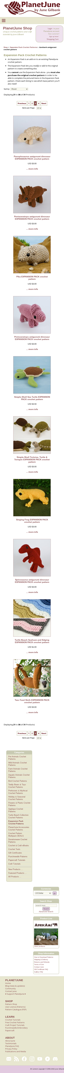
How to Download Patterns (43, 957)
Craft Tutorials (14, 864)
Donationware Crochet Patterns (17, 840)
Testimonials (10, 1043)
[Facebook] (24, 1058)
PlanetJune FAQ (12, 1046)
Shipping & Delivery (41, 959)
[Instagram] (32, 1058)
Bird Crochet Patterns (17, 781)
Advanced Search (46, 912)
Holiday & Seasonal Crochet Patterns (16, 798)
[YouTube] (39, 1058)
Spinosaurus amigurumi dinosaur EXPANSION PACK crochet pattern (32, 581)
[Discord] (55, 1058)
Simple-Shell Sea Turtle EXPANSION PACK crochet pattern (32, 398)
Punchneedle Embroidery (16, 1027)
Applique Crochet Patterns (15, 810)
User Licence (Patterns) (15, 1006)
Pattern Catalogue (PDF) (15, 1009)
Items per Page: (28, 108)
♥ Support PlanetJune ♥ (15, 994)
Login (50, 28)
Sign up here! (53, 36)
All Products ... (14, 877)
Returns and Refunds (42, 962)
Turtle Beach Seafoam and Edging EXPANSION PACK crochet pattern (32, 641)
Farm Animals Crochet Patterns (18, 770)
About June (10, 1040)
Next (43, 103)
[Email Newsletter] (8, 1058)
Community (10, 988)
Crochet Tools (14, 849)
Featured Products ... (17, 873)
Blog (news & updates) (15, 986)
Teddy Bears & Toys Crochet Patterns (17, 785)
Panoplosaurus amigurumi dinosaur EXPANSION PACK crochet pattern (32, 157)
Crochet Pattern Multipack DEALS (16, 834)
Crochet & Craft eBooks (18, 845)
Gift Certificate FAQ (41, 969)
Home (8, 983)
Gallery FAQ (38, 972)
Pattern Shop (11, 1004)
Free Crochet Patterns (15, 1022)
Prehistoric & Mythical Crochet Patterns (17, 792)
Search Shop (46, 901)
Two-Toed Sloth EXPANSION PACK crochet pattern (32, 701)
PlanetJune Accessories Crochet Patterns (18, 828)
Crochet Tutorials (12, 1019)
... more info (32, 168)
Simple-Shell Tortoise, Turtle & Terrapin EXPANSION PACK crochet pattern (32, 459)
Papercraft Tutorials (16, 860)
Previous (22, 103)
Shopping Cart (52, 39)
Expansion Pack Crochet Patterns (23, 47)
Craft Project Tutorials (14, 1025)
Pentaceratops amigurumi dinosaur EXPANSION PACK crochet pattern (32, 217)
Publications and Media (15, 1051)
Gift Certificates (15, 853)
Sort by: (7, 89)
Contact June (39, 967)
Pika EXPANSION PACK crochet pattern (32, 277)
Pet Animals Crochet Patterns (17, 757)
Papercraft (9, 1030)
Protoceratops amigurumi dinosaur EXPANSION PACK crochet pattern (32, 338)
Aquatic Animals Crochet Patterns (19, 776)
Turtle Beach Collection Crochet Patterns (18, 816)
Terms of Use (39, 964)
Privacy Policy (11, 1048)
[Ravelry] (47, 1058)
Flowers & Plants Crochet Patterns (19, 804)
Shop (6, 47)
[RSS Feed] (16, 1058)
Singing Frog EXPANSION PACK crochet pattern (32, 520)
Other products (39, 946)
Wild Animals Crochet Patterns (17, 764)
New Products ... (15, 869)
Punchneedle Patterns (17, 856)
